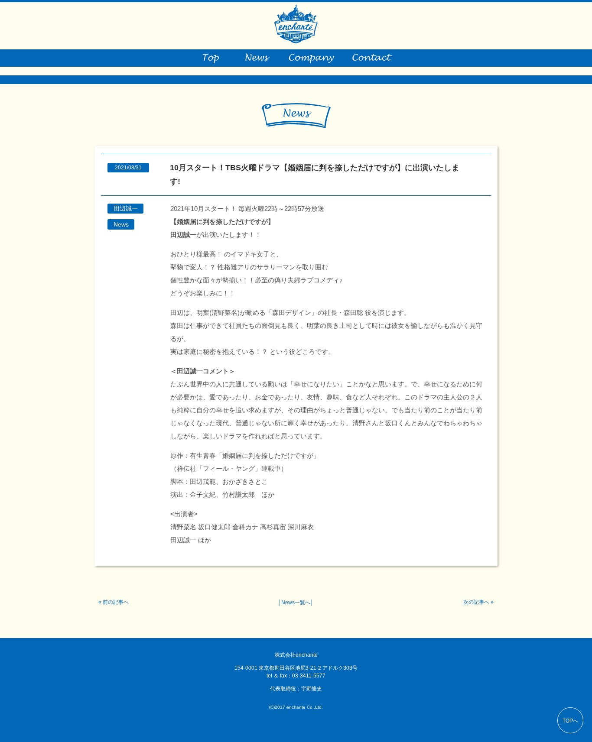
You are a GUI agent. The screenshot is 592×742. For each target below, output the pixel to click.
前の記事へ (116, 602)
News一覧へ (295, 602)
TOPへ (570, 720)
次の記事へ (476, 602)
